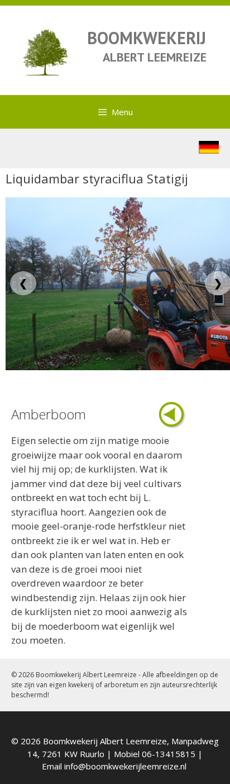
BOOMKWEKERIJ (146, 38)
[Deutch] (209, 150)
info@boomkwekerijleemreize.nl (125, 766)
